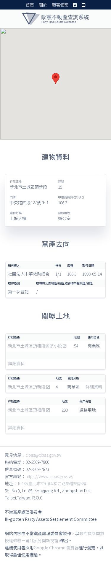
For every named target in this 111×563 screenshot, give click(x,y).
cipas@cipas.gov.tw (43, 455)
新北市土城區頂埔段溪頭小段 (35, 346)
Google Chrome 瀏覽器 (56, 548)
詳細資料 (16, 363)
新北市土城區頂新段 (27, 387)
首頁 (30, 5)
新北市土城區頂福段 (27, 410)
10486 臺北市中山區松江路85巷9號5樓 (51, 483)
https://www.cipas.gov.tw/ (49, 476)
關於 (43, 5)
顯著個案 (60, 5)
